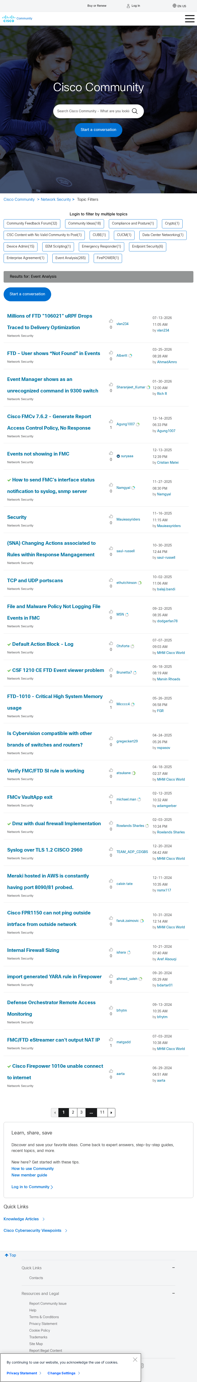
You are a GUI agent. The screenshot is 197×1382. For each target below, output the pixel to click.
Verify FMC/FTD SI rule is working (45, 771)
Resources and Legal (40, 1294)
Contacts (36, 1278)
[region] (70, 1367)
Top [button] (12, 1255)
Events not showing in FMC (38, 454)
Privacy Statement (22, 1373)
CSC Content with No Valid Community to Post (42, 235)
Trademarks (38, 1337)
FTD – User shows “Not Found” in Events (53, 353)
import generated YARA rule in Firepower (54, 977)
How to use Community (33, 1168)
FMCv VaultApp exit (29, 797)
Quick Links (32, 1268)
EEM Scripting (56, 246)
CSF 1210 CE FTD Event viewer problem (58, 670)
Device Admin (17, 246)
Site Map (36, 1344)
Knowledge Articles (22, 1219)
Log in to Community (31, 1187)
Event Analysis (66, 258)
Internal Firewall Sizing (33, 950)
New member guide (29, 1175)
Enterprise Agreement (23, 258)
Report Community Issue (48, 1303)
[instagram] (141, 1365)
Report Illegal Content (45, 1350)
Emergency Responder (99, 246)
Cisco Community (19, 200)
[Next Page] (111, 1112)
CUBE (97, 235)
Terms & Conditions (44, 1317)
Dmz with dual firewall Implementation (56, 824)
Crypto (170, 223)
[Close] (135, 1359)
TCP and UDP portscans (35, 581)
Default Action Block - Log (43, 644)
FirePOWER (106, 258)
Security (16, 517)
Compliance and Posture (131, 223)
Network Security (56, 200)
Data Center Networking (160, 235)
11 (102, 1112)
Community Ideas (81, 223)
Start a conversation (98, 130)
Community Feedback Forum (29, 223)
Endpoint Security (145, 246)
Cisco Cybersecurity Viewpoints (33, 1230)
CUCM (122, 235)
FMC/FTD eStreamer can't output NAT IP (53, 1040)
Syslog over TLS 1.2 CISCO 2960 (44, 850)
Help (32, 1310)
